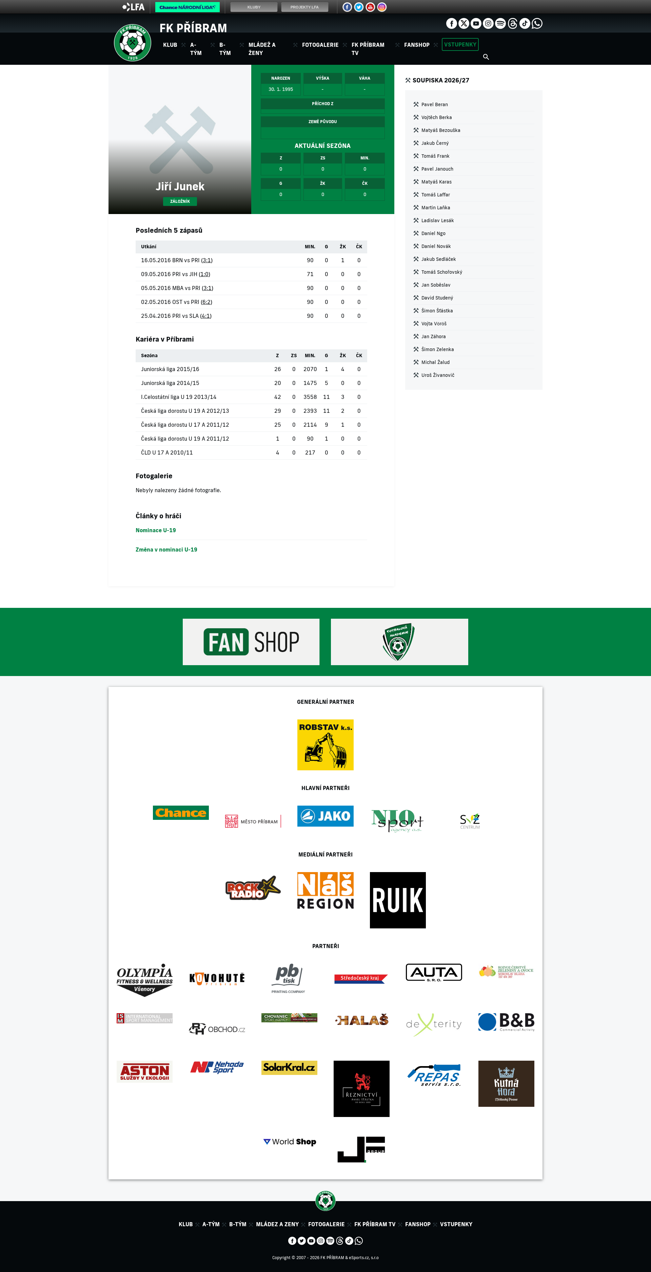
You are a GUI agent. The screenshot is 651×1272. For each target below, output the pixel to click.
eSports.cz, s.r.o (364, 1257)
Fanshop (417, 44)
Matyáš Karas (436, 182)
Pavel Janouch (437, 169)
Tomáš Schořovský (441, 272)
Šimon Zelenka (437, 349)
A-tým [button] (196, 48)
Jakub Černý (435, 143)
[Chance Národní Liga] (187, 9)
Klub (186, 1224)
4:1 (206, 315)
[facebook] (451, 22)
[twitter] (463, 22)
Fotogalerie (320, 44)
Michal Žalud (435, 362)
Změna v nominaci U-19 (166, 549)
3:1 (207, 260)
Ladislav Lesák (437, 220)
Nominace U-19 (156, 530)
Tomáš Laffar (435, 195)
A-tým (211, 1224)
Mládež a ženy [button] (262, 48)
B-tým (237, 1224)
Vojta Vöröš (434, 324)
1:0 (204, 274)
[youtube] (476, 22)
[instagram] (488, 22)
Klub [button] (170, 44)
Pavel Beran (434, 104)
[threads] (512, 22)
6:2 (206, 301)
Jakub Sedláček (438, 259)
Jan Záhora (433, 336)
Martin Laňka (435, 208)
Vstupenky (460, 44)
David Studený (437, 298)
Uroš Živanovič (437, 375)
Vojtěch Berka (436, 117)
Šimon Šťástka (437, 311)
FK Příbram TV (368, 48)
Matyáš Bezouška (440, 130)
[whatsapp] (537, 22)
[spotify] (500, 22)
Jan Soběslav (436, 285)
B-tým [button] (225, 48)
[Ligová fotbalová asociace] (133, 9)
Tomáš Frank (435, 156)
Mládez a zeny (277, 1224)
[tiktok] (524, 22)
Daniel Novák (436, 246)
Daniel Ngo (433, 233)
